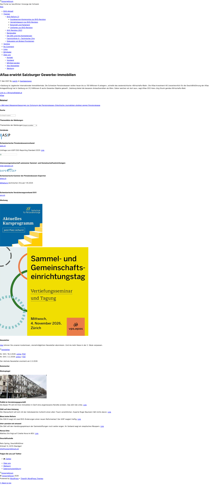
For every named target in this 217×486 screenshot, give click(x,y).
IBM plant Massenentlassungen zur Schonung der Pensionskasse (27, 105)
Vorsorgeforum (8, 476)
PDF (24, 354)
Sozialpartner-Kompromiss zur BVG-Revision (28, 19)
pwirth (14, 81)
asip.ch (3, 146)
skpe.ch (3, 178)
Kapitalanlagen (26, 81)
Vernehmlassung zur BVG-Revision (24, 22)
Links (5, 49)
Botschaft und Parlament (20, 25)
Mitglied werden (13, 63)
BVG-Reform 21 (13, 17)
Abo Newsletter (13, 66)
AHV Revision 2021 (14, 30)
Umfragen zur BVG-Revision (21, 28)
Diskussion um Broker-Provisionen (20, 41)
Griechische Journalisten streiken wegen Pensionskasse (77, 105)
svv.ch (2, 195)
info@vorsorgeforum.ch (9, 449)
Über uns (7, 55)
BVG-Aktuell (8, 11)
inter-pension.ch (6, 166)
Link (42, 150)
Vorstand (10, 60)
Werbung (10, 68)
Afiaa (2, 95)
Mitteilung (4, 183)
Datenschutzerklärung (12, 469)
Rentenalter (11, 33)
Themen (6, 14)
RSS (1, 7)
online (18, 354)
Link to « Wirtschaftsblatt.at (11, 93)
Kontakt (10, 57)
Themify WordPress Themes (32, 478)
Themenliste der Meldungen (11, 125)
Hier (1, 345)
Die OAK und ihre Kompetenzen (19, 36)
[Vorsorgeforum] (6, 1)
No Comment (8, 47)
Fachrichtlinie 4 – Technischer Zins (21, 38)
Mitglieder (7, 52)
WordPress (14, 478)
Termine (6, 44)
